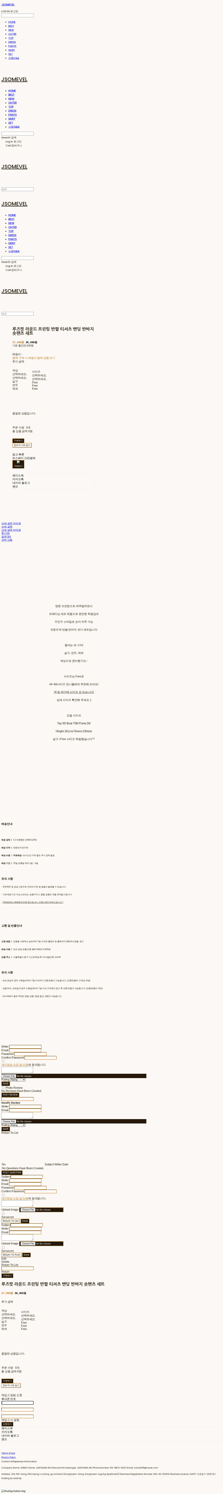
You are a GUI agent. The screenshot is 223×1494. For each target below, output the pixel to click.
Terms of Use (8, 1453)
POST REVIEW (10, 1094)
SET (10, 54)
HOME (11, 22)
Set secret (7, 1217)
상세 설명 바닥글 (11, 529)
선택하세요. (19, 374)
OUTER (12, 34)
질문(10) (6, 536)
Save (25, 1221)
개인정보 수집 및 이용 (14, 1064)
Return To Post (11, 1254)
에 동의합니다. (23, 1064)
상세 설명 (6, 526)
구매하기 (7, 1275)
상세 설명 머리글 (11, 523)
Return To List (11, 1221)
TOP (11, 38)
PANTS (12, 46)
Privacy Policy (8, 1457)
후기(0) (5, 533)
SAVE (6, 1083)
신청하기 (7, 1424)
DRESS (12, 42)
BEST (11, 26)
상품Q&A (13, 58)
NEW (11, 30)
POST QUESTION (12, 1172)
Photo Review (14, 1087)
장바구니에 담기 (11, 1385)
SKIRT (11, 50)
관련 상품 (6, 539)
